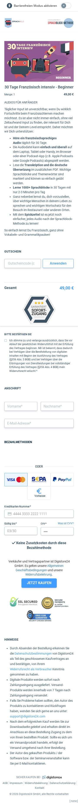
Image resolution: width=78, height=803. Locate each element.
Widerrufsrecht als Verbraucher (31, 669)
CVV (43, 523)
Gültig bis (10, 523)
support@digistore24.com (27, 716)
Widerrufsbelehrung (38, 574)
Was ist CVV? (66, 523)
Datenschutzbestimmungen (33, 653)
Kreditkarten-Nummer (17, 506)
